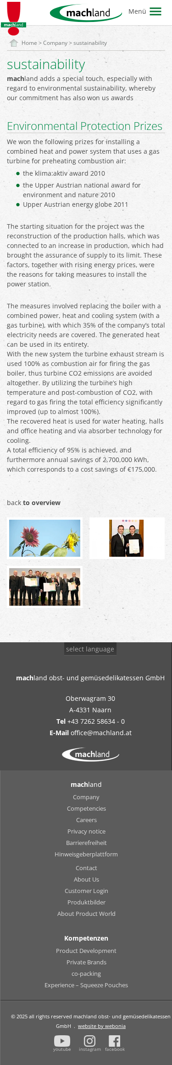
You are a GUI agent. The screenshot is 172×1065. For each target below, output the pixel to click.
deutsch (83, 666)
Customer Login (86, 891)
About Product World (86, 913)
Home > (32, 43)
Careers (86, 820)
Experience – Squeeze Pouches (86, 985)
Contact (86, 868)
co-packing (86, 973)
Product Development (86, 951)
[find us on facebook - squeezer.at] (114, 1041)
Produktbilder (86, 902)
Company (86, 797)
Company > (58, 43)
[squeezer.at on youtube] (62, 1041)
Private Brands (86, 962)
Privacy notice (86, 831)
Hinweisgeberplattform (86, 854)
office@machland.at (101, 732)
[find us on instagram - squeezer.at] (89, 1041)
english (82, 677)
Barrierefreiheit (86, 843)
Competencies (86, 808)
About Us (86, 879)
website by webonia (102, 1025)
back (34, 502)
